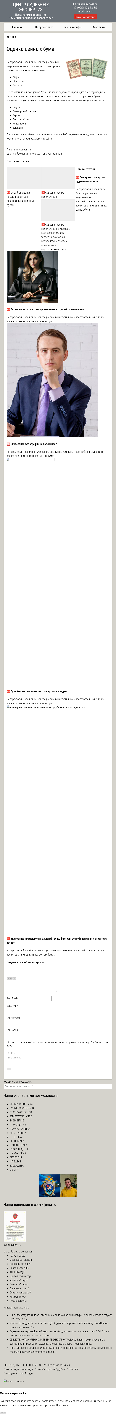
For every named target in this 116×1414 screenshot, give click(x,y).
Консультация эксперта (16, 1307)
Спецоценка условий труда (18, 1373)
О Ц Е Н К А (11, 37)
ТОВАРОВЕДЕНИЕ (19, 1149)
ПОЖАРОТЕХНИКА (20, 1128)
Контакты (98, 27)
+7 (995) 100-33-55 (85, 8)
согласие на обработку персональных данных (41, 1042)
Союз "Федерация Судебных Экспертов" (57, 1369)
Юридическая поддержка (18, 1081)
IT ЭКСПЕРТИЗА (18, 1124)
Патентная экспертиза (19, 149)
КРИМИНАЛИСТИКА (21, 1104)
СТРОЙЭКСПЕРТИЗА (21, 1112)
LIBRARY (14, 1169)
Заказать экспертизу (85, 17)
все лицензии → (12, 1244)
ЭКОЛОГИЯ (16, 1157)
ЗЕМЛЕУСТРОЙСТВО (21, 1116)
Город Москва (17, 1255)
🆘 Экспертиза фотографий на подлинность (32, 444)
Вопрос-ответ (44, 27)
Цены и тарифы (71, 27)
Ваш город (12, 1030)
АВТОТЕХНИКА (18, 1132)
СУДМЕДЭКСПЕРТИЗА (22, 1108)
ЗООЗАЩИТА (17, 1165)
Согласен (3, 1412)
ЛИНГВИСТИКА (18, 1145)
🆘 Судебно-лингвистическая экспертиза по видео (37, 691)
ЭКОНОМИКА (17, 1141)
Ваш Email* (12, 998)
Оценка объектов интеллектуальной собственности (35, 153)
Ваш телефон (14, 1017)
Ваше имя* (12, 1005)
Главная (17, 27)
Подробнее (62, 1405)
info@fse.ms (85, 11)
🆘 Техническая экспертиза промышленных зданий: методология (45, 309)
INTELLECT (15, 1161)
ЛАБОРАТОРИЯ (18, 1153)
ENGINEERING (17, 1120)
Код (14, 978)
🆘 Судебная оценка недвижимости (52, 194)
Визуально (10, 978)
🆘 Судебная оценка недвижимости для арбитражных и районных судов (20, 198)
